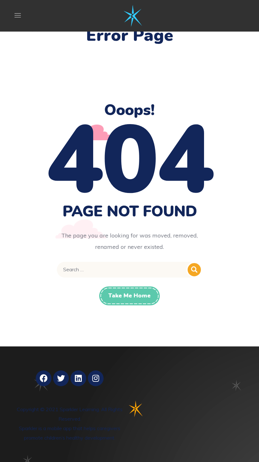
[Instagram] (96, 378)
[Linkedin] (78, 378)
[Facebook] (43, 378)
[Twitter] (61, 378)
